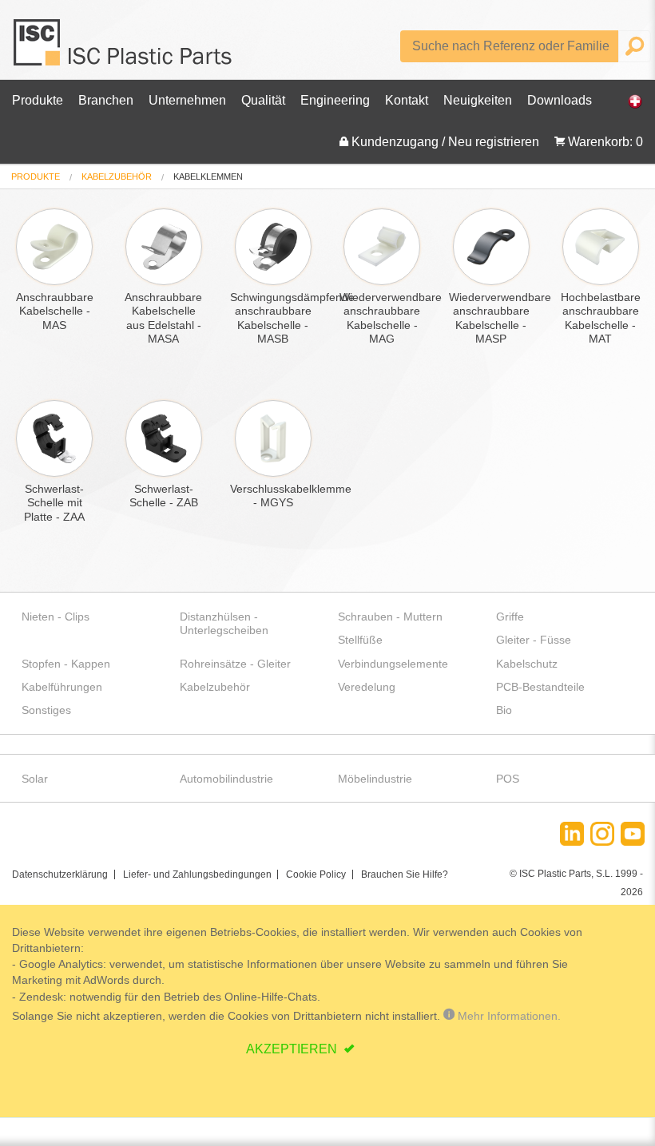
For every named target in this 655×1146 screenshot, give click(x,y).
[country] (627, 100)
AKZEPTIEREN (293, 1049)
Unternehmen (187, 100)
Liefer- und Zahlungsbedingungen (197, 874)
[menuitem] (35, 176)
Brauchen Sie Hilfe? (404, 874)
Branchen (105, 100)
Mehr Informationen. (508, 1015)
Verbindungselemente (393, 663)
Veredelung (366, 686)
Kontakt (406, 100)
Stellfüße (360, 639)
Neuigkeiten (477, 100)
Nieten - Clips (55, 616)
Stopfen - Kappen (66, 663)
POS (507, 778)
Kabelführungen (62, 686)
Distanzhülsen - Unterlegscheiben (224, 623)
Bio (504, 710)
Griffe (510, 616)
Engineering (335, 100)
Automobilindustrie (226, 778)
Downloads (559, 100)
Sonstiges (46, 710)
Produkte (37, 100)
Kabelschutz (527, 663)
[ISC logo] (124, 48)
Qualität (263, 100)
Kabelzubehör (116, 176)
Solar (35, 778)
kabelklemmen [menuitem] (208, 176)
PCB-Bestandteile (540, 686)
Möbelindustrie (375, 778)
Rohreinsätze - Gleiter (235, 663)
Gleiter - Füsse (533, 639)
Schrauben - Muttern (390, 616)
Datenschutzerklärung (60, 874)
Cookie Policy (316, 874)
